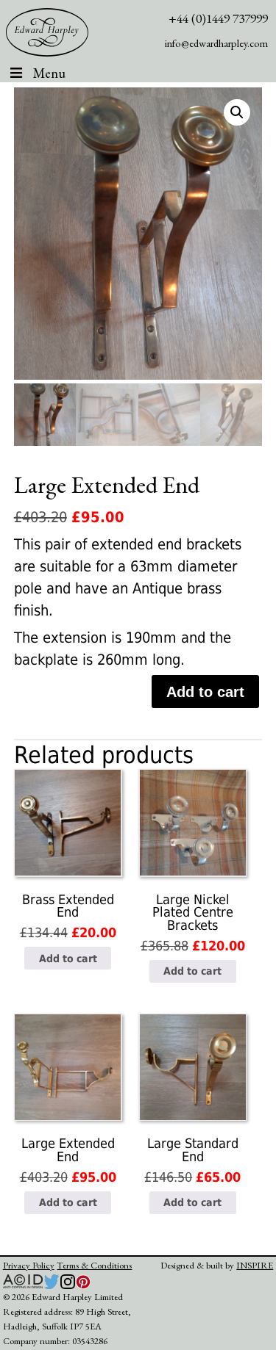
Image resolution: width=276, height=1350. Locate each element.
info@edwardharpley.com (216, 43)
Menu (49, 73)
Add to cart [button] (68, 958)
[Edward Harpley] (47, 32)
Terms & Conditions (94, 1265)
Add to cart (205, 692)
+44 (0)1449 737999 (218, 18)
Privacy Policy (28, 1265)
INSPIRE (254, 1265)
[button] (237, 112)
